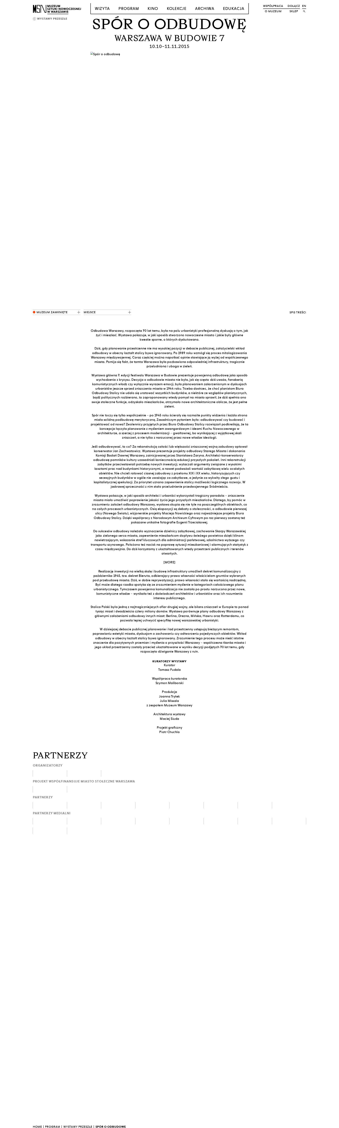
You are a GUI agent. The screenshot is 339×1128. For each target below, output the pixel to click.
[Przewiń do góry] (329, 1125)
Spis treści (298, 312)
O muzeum (273, 11)
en (304, 6)
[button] (57, 312)
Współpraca (273, 6)
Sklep (294, 11)
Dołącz (294, 6)
